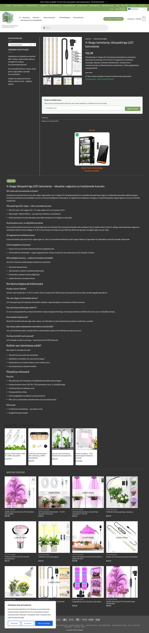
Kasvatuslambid (100, 39)
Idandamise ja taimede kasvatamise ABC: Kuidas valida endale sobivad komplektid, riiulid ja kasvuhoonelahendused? (22, 60)
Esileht (88, 39)
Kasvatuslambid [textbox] (20, 45)
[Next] (78, 56)
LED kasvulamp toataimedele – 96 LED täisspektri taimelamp (51, 513)
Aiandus (36, 17)
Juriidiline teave (82, 5)
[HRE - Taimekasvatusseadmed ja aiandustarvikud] (8, 17)
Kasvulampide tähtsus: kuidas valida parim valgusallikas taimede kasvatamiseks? (22, 71)
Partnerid (133, 5)
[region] (30, 614)
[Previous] (47, 56)
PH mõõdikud (64, 17)
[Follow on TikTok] (123, 9)
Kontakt (8, 5)
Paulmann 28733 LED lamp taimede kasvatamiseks (17, 558)
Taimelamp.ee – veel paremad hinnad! (99, 79)
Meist (111, 9)
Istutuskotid (78, 17)
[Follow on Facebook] (120, 9)
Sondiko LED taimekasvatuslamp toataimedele (121, 557)
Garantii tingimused (69, 5)
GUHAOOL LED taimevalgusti (48, 557)
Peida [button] (106, 2)
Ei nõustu (27, 623)
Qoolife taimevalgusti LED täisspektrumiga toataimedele (120, 602)
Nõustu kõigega (44, 623)
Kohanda (14, 623)
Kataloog (26, 17)
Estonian (134, 9)
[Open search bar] (20, 18)
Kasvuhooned (49, 17)
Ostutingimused (94, 5)
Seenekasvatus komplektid (31, 20)
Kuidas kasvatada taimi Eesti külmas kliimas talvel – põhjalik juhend (20, 81)
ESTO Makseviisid (55, 5)
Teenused (142, 5)
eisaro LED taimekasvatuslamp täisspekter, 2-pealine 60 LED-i (87, 558)
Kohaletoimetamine (32, 5)
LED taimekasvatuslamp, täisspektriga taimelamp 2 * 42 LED (85, 513)
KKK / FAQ (125, 5)
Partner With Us (18, 5)
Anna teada (132, 109)
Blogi (117, 5)
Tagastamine (44, 5)
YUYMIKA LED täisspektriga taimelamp (119, 512)
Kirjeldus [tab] (11, 181)
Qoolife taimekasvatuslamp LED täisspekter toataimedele (19, 513)
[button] (116, 9)
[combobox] (22, 44)
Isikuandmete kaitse (108, 5)
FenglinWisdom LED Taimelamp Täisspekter (86, 602)
